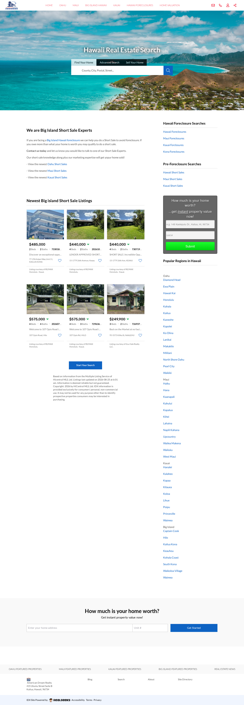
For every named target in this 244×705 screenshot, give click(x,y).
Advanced (109, 62)
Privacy (97, 700)
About (151, 679)
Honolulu (168, 299)
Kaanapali (169, 396)
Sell (134, 62)
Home (49, 5)
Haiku (166, 383)
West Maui (169, 456)
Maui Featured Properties (75, 669)
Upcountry (169, 436)
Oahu (62, 5)
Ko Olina (168, 332)
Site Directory (185, 679)
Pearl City (168, 366)
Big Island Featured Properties (178, 669)
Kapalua (168, 410)
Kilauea (167, 487)
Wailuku (168, 449)
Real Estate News (224, 669)
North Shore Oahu (173, 359)
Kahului (167, 403)
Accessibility (78, 700)
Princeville (169, 513)
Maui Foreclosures (173, 138)
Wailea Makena (172, 443)
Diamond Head (171, 279)
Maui (76, 5)
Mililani (167, 352)
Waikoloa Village (172, 570)
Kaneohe (168, 319)
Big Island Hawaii (96, 5)
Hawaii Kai (169, 293)
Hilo (165, 537)
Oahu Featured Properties (25, 669)
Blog (90, 679)
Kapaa (166, 480)
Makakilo (168, 346)
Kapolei (167, 326)
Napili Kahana (171, 429)
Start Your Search (85, 365)
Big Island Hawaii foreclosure (63, 140)
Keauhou (168, 550)
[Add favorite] (60, 261)
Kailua (166, 313)
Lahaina (167, 423)
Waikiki (167, 372)
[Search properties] (168, 70)
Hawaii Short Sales (173, 172)
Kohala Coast (171, 557)
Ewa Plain (168, 286)
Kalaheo (168, 473)
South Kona (170, 564)
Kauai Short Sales (57, 177)
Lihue (166, 500)
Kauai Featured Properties (124, 669)
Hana (166, 390)
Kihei (166, 416)
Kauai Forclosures (173, 144)
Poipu (166, 507)
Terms (89, 700)
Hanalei (167, 467)
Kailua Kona (170, 544)
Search (121, 679)
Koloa (166, 493)
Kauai (116, 5)
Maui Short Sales (57, 170)
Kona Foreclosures (173, 151)
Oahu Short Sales (57, 164)
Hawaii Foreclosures (140, 5)
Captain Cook (171, 530)
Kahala (167, 306)
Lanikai (167, 339)
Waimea (167, 520)
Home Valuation (170, 5)
